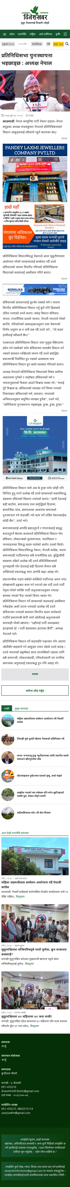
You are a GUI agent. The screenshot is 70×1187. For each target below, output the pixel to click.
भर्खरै (6, 709)
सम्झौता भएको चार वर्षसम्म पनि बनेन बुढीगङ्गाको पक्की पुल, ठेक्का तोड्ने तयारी (40, 794)
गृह (4, 34)
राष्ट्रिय (33, 34)
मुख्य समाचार (21, 709)
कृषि (58, 34)
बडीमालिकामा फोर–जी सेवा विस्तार (34, 813)
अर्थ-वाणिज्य (45, 34)
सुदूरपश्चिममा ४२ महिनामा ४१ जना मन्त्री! (26, 1017)
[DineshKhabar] (35, 12)
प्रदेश (12, 34)
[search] (67, 44)
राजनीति (22, 34)
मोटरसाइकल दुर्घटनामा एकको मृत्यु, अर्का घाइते (39, 776)
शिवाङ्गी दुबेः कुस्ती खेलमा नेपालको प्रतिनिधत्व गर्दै (40, 739)
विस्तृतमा (20, 897)
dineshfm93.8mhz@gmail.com (23, 1171)
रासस (35, 674)
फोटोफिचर (37, 44)
